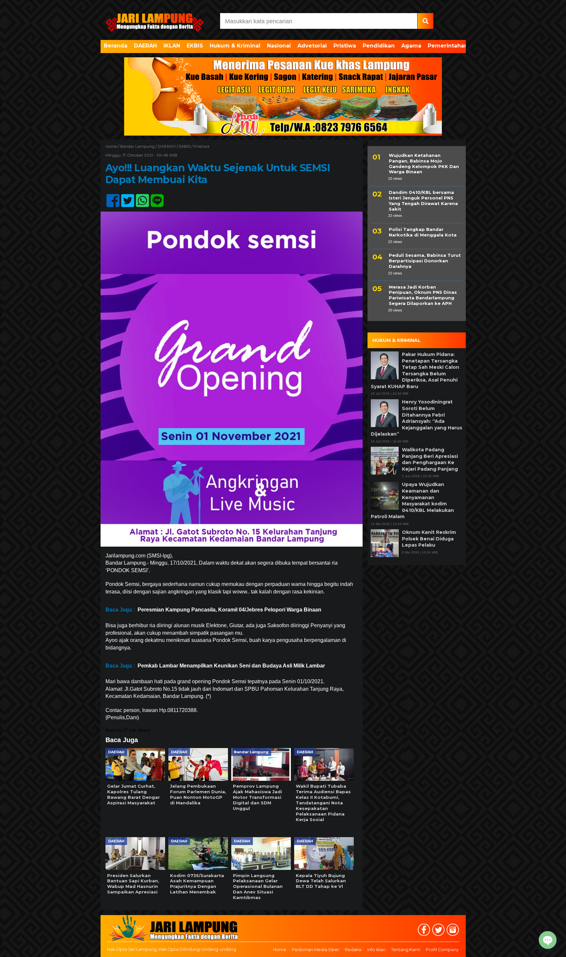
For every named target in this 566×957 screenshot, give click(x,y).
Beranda (115, 46)
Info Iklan (376, 949)
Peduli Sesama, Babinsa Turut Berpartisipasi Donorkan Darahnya (425, 261)
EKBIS (195, 46)
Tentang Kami (405, 949)
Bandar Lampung (137, 146)
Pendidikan (379, 46)
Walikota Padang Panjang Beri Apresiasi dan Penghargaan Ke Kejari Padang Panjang (430, 459)
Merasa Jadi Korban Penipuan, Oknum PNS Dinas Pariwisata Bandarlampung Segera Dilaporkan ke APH (423, 295)
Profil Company (442, 949)
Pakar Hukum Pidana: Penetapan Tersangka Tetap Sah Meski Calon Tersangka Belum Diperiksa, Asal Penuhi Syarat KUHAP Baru (415, 370)
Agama (411, 46)
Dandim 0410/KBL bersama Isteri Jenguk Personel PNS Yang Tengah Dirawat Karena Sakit (423, 201)
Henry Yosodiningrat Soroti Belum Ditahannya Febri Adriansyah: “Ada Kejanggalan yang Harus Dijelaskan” (416, 418)
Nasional (279, 46)
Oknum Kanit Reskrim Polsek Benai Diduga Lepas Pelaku (429, 538)
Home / (112, 146)
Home (279, 949)
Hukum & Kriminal (235, 46)
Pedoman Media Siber (315, 949)
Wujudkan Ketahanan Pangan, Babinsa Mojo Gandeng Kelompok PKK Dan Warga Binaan (424, 164)
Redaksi (353, 949)
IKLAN (171, 46)
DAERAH (145, 46)
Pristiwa (344, 46)
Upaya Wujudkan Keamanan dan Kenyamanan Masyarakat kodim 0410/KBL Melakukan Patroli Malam (412, 501)
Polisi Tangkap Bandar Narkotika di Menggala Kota (423, 232)
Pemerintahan (448, 46)
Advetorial (312, 46)
